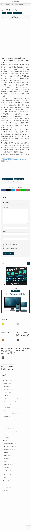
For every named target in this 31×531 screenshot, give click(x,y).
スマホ (5, 484)
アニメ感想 (7, 487)
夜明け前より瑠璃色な (10, 443)
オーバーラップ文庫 (9, 425)
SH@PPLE (20, 182)
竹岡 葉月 (14, 182)
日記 (5, 490)
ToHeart (7, 455)
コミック (7, 386)
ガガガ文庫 (8, 404)
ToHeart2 (7, 452)
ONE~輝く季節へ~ (9, 461)
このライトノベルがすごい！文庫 (13, 413)
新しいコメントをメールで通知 (10, 244)
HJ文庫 (7, 407)
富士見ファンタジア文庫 (17, 13)
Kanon (6, 458)
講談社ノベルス (9, 428)
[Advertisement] (15, 36)
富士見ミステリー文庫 (10, 431)
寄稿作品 (7, 467)
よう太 (8, 181)
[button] (3, 190)
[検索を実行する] (28, 263)
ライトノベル (9, 13)
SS (5, 440)
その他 (6, 437)
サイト (4, 237)
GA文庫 (7, 416)
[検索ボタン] (29, 1)
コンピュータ (7, 474)
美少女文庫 (8, 434)
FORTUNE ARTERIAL (10, 446)
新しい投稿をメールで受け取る (10, 248)
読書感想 (4, 13)
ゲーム (6, 480)
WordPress (7, 470)
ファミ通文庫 (8, 422)
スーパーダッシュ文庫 (10, 419)
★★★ (4, 181)
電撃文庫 (7, 392)
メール (4, 231)
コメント (5, 207)
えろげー (6, 477)
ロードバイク (7, 380)
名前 (4, 226)
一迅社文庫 (8, 410)
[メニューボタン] (1, 1)
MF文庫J (7, 395)
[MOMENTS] (16, 1)
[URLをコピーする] (27, 190)
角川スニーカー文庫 (10, 401)
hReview (2, 158)
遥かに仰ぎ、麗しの (9, 449)
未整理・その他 (8, 464)
